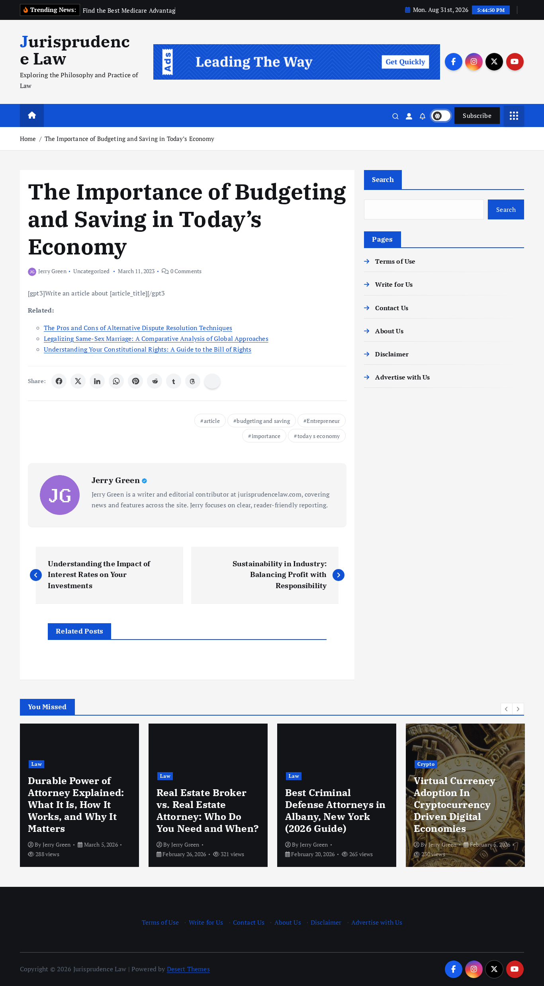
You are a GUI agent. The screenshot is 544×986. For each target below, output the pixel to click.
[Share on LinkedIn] (97, 381)
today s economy (318, 436)
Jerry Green (52, 271)
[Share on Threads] (192, 381)
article (212, 421)
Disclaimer (392, 354)
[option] (79, 795)
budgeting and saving (263, 421)
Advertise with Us (402, 377)
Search (383, 179)
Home (28, 139)
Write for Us (394, 284)
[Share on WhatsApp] (116, 381)
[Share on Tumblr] (173, 381)
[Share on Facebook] (59, 381)
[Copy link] (212, 381)
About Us (389, 331)
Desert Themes (188, 968)
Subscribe (477, 115)
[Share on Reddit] (154, 381)
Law (36, 764)
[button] (507, 709)
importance (266, 436)
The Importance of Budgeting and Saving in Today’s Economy (129, 139)
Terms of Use (395, 261)
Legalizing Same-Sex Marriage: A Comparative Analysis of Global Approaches (156, 338)
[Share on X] (78, 381)
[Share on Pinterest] (135, 381)
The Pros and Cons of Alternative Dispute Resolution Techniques (138, 327)
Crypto (426, 764)
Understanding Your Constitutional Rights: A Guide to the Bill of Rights (147, 349)
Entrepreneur (323, 421)
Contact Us (391, 307)
